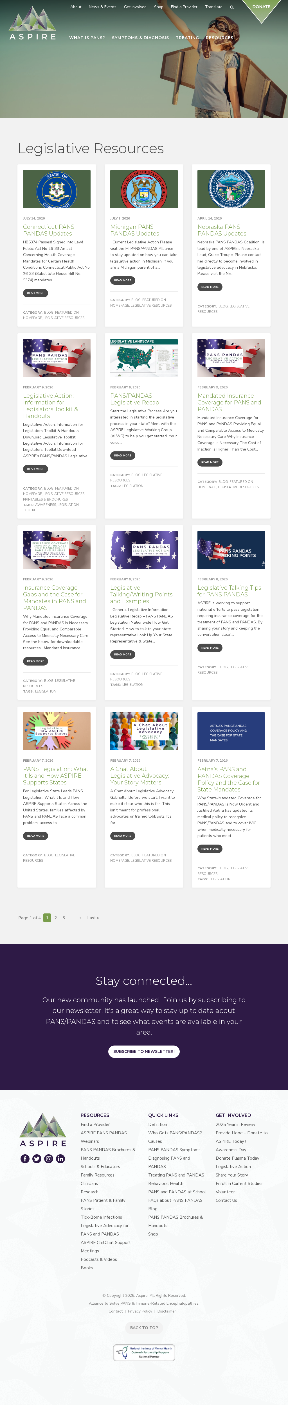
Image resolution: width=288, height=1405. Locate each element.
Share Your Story (232, 1175)
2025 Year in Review (235, 1124)
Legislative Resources (64, 318)
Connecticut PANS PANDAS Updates (48, 230)
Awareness (45, 505)
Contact (116, 1311)
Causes (155, 1141)
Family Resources (97, 1175)
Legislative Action (233, 1166)
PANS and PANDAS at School (177, 1192)
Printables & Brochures (45, 499)
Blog (48, 312)
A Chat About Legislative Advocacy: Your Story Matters (139, 776)
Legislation (68, 505)
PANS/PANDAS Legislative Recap (134, 399)
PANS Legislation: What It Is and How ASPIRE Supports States (56, 776)
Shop (153, 1234)
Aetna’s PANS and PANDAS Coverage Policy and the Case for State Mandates (228, 779)
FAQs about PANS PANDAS (175, 1200)
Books (87, 1268)
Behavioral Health (165, 1183)
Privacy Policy (140, 1311)
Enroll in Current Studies (239, 1183)
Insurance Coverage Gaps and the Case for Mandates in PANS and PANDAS (54, 597)
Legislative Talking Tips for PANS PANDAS (229, 591)
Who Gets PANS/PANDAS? (175, 1133)
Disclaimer (167, 1311)
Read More (35, 293)
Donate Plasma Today (237, 1158)
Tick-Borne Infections (101, 1217)
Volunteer (225, 1192)
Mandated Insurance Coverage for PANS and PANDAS (229, 402)
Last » (93, 918)
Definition (157, 1124)
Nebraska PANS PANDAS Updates (221, 230)
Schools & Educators (100, 1166)
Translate (213, 7)
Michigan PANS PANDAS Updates (134, 230)
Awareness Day (231, 1150)
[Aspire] (32, 23)
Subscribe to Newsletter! (144, 1051)
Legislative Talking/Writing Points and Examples (141, 594)
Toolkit (30, 510)
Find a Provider (95, 1124)
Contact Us (226, 1200)
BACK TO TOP (144, 1328)
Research (89, 1192)
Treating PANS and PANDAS (176, 1175)
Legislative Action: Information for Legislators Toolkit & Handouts (50, 405)
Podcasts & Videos (99, 1259)
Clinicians (89, 1183)
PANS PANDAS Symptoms (174, 1150)
